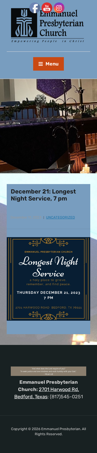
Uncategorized (60, 217)
